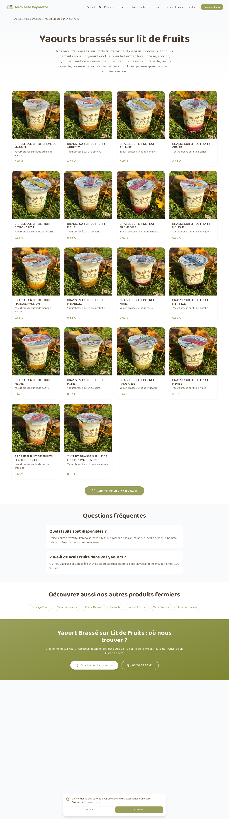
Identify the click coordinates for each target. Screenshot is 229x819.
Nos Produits (106, 7)
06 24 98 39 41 (142, 665)
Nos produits (33, 19)
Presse (156, 7)
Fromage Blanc (40, 607)
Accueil (90, 7)
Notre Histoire (140, 7)
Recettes (123, 7)
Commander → (212, 7)
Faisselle (115, 607)
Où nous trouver (174, 7)
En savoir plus (92, 802)
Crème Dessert (93, 607)
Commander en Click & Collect (117, 491)
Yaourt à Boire (137, 607)
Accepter (139, 809)
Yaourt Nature (161, 607)
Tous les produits (187, 607)
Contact (191, 7)
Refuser (90, 809)
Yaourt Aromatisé (67, 607)
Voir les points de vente (97, 665)
